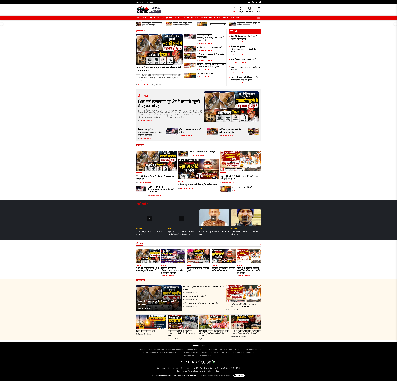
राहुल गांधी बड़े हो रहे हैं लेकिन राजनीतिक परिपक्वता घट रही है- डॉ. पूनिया (244, 78)
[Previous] (1, 24)
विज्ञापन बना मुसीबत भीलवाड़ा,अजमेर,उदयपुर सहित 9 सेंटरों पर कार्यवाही (245, 49)
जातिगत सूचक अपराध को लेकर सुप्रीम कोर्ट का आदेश (245, 68)
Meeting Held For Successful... (195, 349)
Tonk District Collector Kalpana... (214, 349)
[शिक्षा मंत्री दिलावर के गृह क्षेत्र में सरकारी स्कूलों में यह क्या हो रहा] (159, 49)
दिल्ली (152, 17)
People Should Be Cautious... (244, 352)
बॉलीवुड (204, 17)
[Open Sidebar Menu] (258, 17)
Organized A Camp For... (206, 355)
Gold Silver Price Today (228, 352)
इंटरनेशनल (140, 30)
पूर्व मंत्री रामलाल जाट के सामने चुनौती (243, 59)
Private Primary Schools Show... (210, 352)
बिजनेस (212, 17)
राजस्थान (145, 17)
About (195, 371)
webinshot (139, 2)
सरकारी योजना (222, 17)
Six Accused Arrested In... (190, 355)
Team (179, 371)
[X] (253, 2)
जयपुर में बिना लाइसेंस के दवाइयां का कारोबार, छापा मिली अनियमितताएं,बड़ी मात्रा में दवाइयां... (182, 333)
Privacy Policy (187, 371)
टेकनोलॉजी (195, 17)
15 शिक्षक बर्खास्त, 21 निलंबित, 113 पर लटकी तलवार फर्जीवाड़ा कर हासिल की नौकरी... (246, 332)
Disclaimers (210, 371)
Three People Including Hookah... (171, 352)
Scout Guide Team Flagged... (176, 349)
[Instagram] (260, 2)
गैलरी (232, 17)
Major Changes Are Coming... (157, 349)
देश (138, 17)
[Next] (395, 24)
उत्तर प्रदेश (160, 17)
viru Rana (150, 2)
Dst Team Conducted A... (252, 349)
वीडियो (238, 17)
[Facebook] (249, 2)
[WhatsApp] (214, 362)
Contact (202, 371)
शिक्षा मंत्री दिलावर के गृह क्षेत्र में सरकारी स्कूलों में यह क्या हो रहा (158, 69)
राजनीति (186, 17)
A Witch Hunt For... (141, 349)
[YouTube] (256, 2)
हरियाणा (169, 17)
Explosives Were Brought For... (191, 352)
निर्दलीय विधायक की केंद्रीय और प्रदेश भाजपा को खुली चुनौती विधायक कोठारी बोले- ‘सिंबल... (214, 333)
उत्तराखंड (177, 17)
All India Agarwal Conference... (234, 349)
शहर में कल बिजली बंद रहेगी (242, 187)
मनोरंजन (140, 145)
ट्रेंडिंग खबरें (233, 31)
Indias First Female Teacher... (151, 352)
